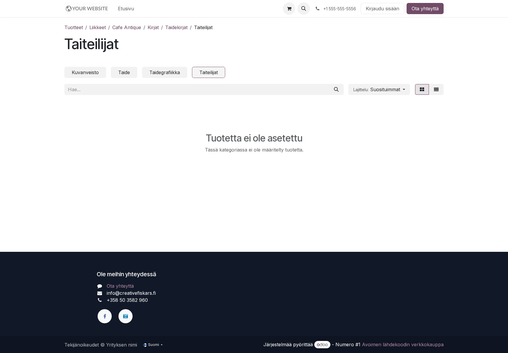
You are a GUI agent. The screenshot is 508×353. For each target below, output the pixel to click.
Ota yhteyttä (425, 8)
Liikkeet (97, 27)
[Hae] (336, 89)
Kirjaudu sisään (382, 8)
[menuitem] (126, 8)
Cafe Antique (126, 27)
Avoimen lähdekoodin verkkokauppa (403, 344)
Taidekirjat (176, 27)
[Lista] (436, 89)
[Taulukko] (422, 89)
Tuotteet (73, 27)
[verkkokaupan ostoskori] (289, 8)
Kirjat (153, 27)
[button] (304, 8)
